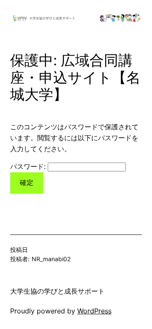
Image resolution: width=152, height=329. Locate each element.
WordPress (94, 311)
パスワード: (29, 166)
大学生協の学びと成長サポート (57, 291)
